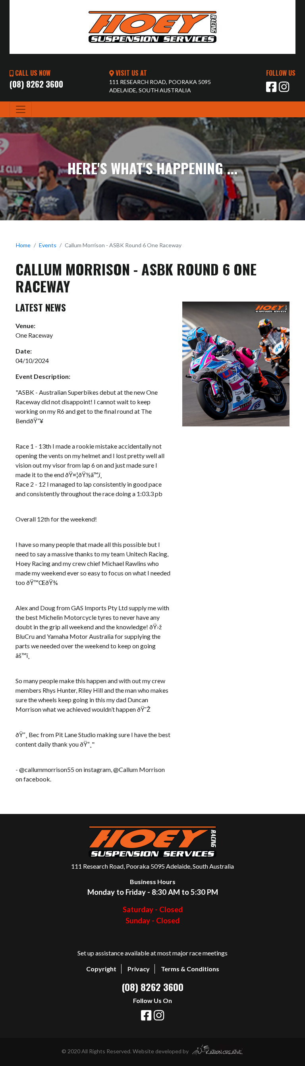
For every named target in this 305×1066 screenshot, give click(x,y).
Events (47, 245)
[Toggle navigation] (21, 109)
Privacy (138, 968)
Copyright (101, 968)
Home (23, 245)
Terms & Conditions (190, 968)
